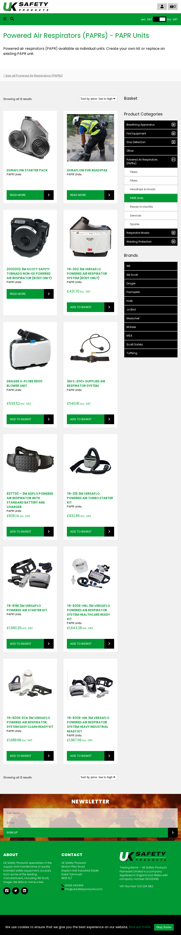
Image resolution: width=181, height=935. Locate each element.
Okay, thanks (164, 927)
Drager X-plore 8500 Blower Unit (24, 383)
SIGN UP (12, 832)
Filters (134, 172)
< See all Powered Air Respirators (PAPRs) (33, 75)
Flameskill (133, 292)
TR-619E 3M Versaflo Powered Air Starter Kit (27, 608)
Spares (135, 224)
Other (130, 151)
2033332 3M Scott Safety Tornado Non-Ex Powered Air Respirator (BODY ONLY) (29, 273)
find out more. (140, 927)
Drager (131, 283)
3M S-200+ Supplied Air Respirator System (86, 383)
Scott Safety (134, 344)
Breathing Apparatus (140, 124)
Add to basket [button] (81, 307)
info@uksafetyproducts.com (83, 889)
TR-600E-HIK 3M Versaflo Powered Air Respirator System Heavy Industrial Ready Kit (88, 724)
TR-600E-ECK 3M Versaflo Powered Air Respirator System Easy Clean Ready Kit (30, 722)
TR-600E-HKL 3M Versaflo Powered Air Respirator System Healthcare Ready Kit (88, 612)
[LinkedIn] (24, 890)
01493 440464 (73, 885)
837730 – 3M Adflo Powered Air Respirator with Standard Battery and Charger (30, 500)
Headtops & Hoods (142, 189)
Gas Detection (135, 142)
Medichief (133, 318)
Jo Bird (131, 309)
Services (135, 215)
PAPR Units (14, 174)
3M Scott (132, 275)
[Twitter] (15, 890)
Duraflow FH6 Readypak (87, 170)
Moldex (131, 327)
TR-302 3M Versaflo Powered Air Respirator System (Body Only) (87, 273)
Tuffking (131, 353)
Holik (129, 301)
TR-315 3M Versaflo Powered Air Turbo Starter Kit (90, 498)
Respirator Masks (137, 233)
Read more (18, 195)
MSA (129, 335)
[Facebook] (6, 890)
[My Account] (162, 6)
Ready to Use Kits (141, 207)
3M (128, 266)
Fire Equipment (136, 133)
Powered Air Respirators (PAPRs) (142, 161)
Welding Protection (139, 241)
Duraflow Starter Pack (27, 170)
